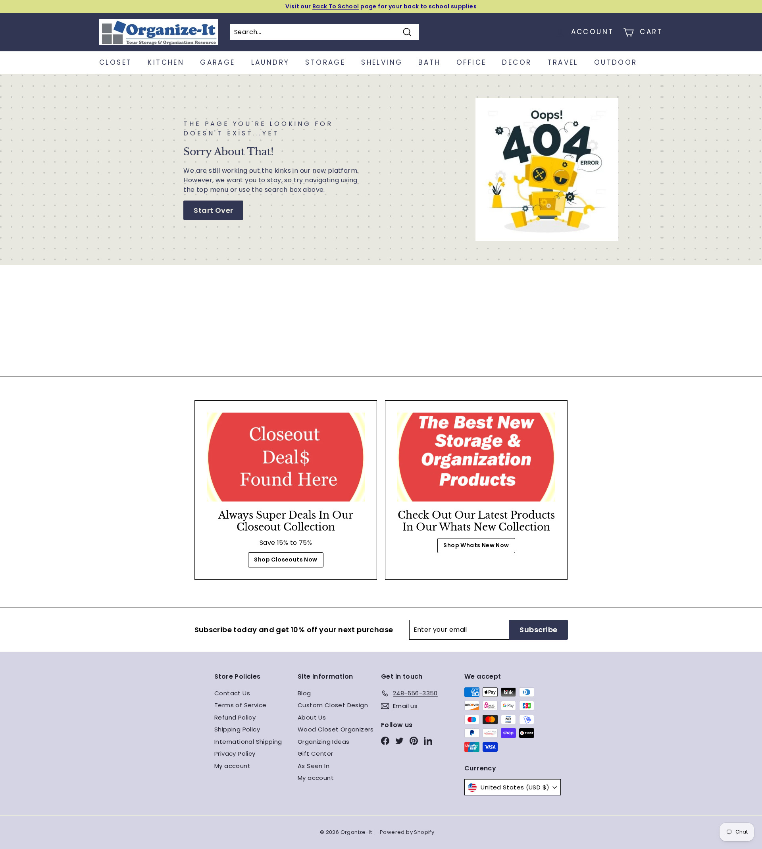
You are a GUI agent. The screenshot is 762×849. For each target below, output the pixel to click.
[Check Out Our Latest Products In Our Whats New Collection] (476, 457)
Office (471, 62)
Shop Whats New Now (476, 545)
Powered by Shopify (407, 832)
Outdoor (615, 62)
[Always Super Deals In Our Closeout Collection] (286, 457)
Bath (429, 62)
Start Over (213, 210)
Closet (115, 62)
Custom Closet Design (333, 705)
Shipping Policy (237, 729)
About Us (312, 717)
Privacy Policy (235, 753)
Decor (516, 62)
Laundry (270, 62)
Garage (217, 62)
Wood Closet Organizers (336, 729)
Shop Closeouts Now (285, 559)
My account (232, 766)
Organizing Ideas (323, 741)
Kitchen (166, 62)
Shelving (381, 62)
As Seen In (313, 766)
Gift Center (315, 753)
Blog (304, 693)
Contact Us (232, 693)
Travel (562, 62)
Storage (325, 62)
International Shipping (248, 741)
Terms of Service (240, 705)
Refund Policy (235, 717)
